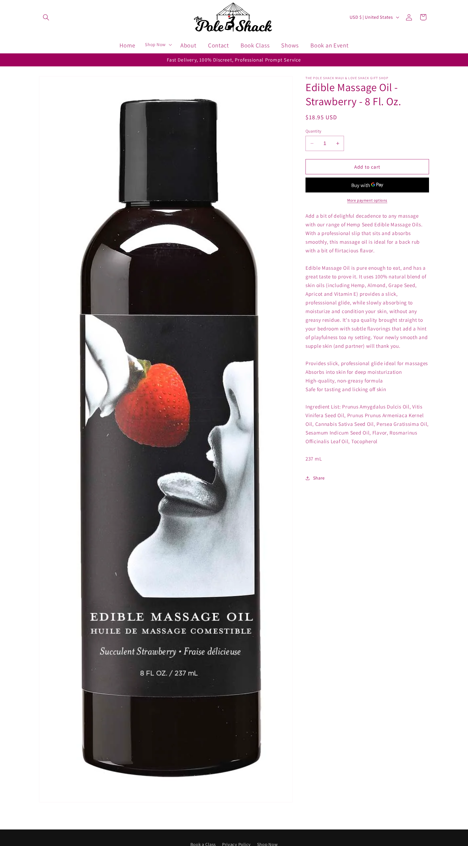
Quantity (313, 131)
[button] (46, 17)
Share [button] (319, 478)
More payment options (367, 200)
